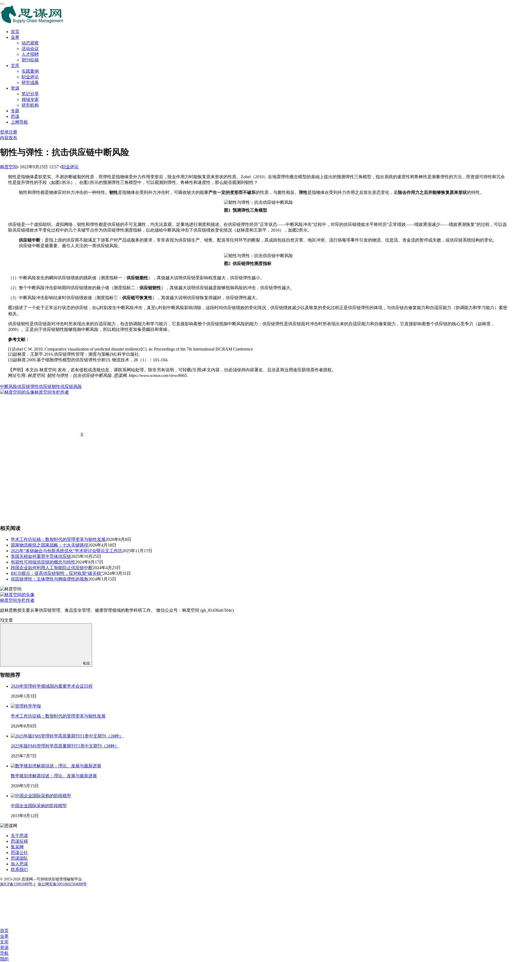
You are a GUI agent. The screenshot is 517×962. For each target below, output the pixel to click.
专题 (15, 111)
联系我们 (19, 869)
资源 (15, 88)
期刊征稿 (30, 60)
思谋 (15, 116)
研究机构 (30, 105)
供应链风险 (71, 386)
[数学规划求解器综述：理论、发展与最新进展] (56, 766)
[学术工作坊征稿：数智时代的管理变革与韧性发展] (26, 706)
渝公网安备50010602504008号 (62, 884)
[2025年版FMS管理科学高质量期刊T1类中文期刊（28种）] (67, 736)
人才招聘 (30, 54)
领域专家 (30, 99)
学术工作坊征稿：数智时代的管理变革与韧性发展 (58, 716)
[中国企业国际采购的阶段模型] (41, 795)
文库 (15, 65)
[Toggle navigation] (2, 4)
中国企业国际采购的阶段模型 (39, 805)
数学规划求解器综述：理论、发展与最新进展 (54, 776)
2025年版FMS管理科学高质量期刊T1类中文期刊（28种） (65, 746)
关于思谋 (19, 835)
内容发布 (8, 137)
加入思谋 (19, 864)
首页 (15, 31)
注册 (13, 132)
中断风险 (8, 386)
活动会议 (30, 48)
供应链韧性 (49, 386)
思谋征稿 (19, 841)
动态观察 (30, 43)
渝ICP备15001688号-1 (18, 884)
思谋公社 (19, 852)
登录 (4, 132)
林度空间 (8, 167)
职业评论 (30, 77)
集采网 (17, 847)
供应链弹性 (28, 386)
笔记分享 (30, 94)
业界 (15, 37)
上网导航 (19, 122)
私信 (86, 663)
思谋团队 (19, 858)
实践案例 (30, 71)
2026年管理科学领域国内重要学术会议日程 (52, 686)
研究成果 (30, 82)
